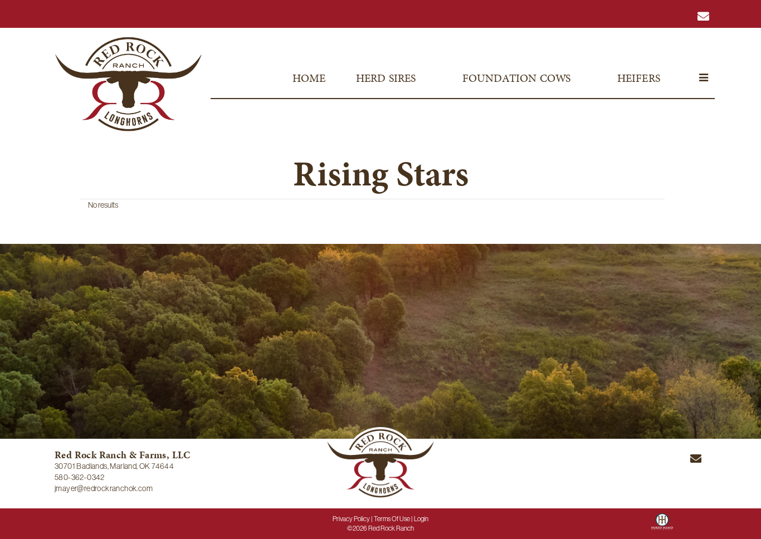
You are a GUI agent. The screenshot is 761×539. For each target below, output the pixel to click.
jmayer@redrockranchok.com (104, 488)
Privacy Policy (351, 519)
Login (421, 519)
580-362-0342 (80, 477)
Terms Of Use (392, 519)
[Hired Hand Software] (662, 525)
